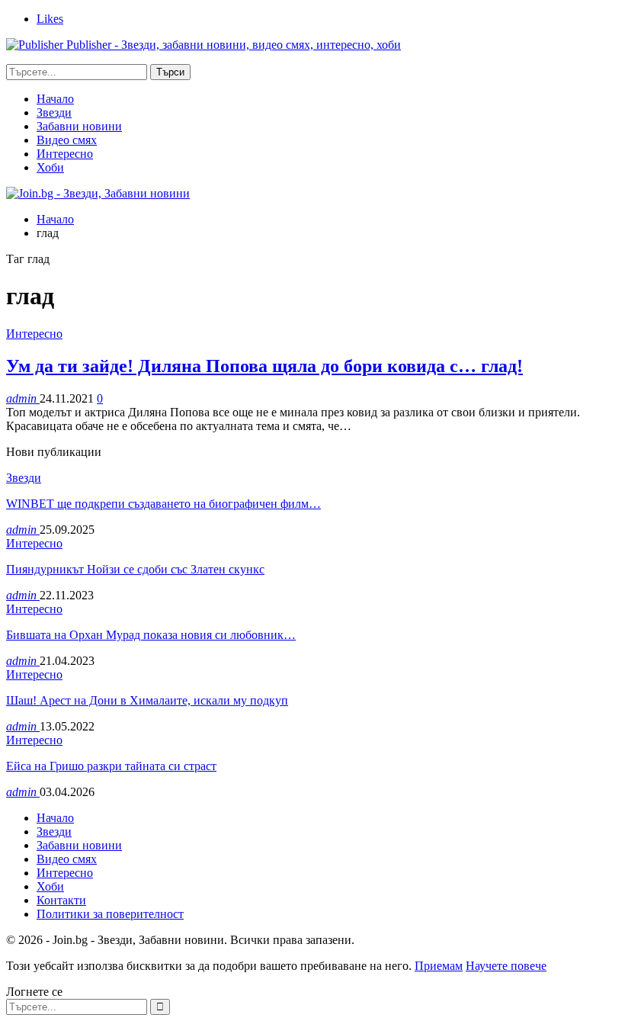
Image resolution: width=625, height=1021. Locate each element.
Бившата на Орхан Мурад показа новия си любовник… (151, 634)
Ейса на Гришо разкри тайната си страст (111, 765)
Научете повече (506, 965)
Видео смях (67, 139)
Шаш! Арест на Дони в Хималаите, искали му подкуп (147, 700)
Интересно (65, 153)
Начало (55, 98)
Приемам (439, 965)
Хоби (50, 167)
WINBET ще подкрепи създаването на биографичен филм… (163, 503)
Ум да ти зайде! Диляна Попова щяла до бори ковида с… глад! (264, 366)
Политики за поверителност (110, 913)
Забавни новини (79, 126)
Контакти (61, 900)
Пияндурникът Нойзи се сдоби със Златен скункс (135, 569)
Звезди (54, 112)
